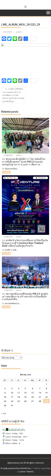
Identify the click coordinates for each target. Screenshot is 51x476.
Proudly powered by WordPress (16, 468)
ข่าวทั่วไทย (6, 172)
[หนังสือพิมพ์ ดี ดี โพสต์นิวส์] (3, 12)
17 (12, 396)
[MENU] (48, 13)
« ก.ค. (3, 413)
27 (32, 401)
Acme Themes (27, 471)
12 (25, 392)
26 (25, 401)
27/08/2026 (8, 155)
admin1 (19, 32)
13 (32, 392)
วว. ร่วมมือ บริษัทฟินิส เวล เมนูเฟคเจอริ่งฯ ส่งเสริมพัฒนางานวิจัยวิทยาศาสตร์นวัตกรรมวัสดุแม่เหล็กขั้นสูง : (13, 95)
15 (46, 392)
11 (18, 392)
